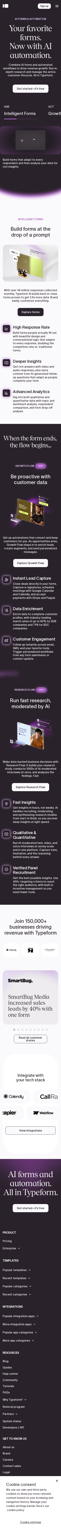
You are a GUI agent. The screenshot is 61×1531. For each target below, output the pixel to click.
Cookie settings (30, 1522)
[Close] (57, 1481)
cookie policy (15, 1510)
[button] (14, 1030)
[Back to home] (6, 6)
